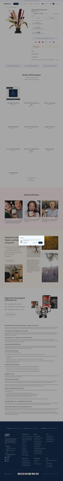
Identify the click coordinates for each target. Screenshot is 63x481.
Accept (40, 242)
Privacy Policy (25, 242)
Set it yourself (35, 242)
